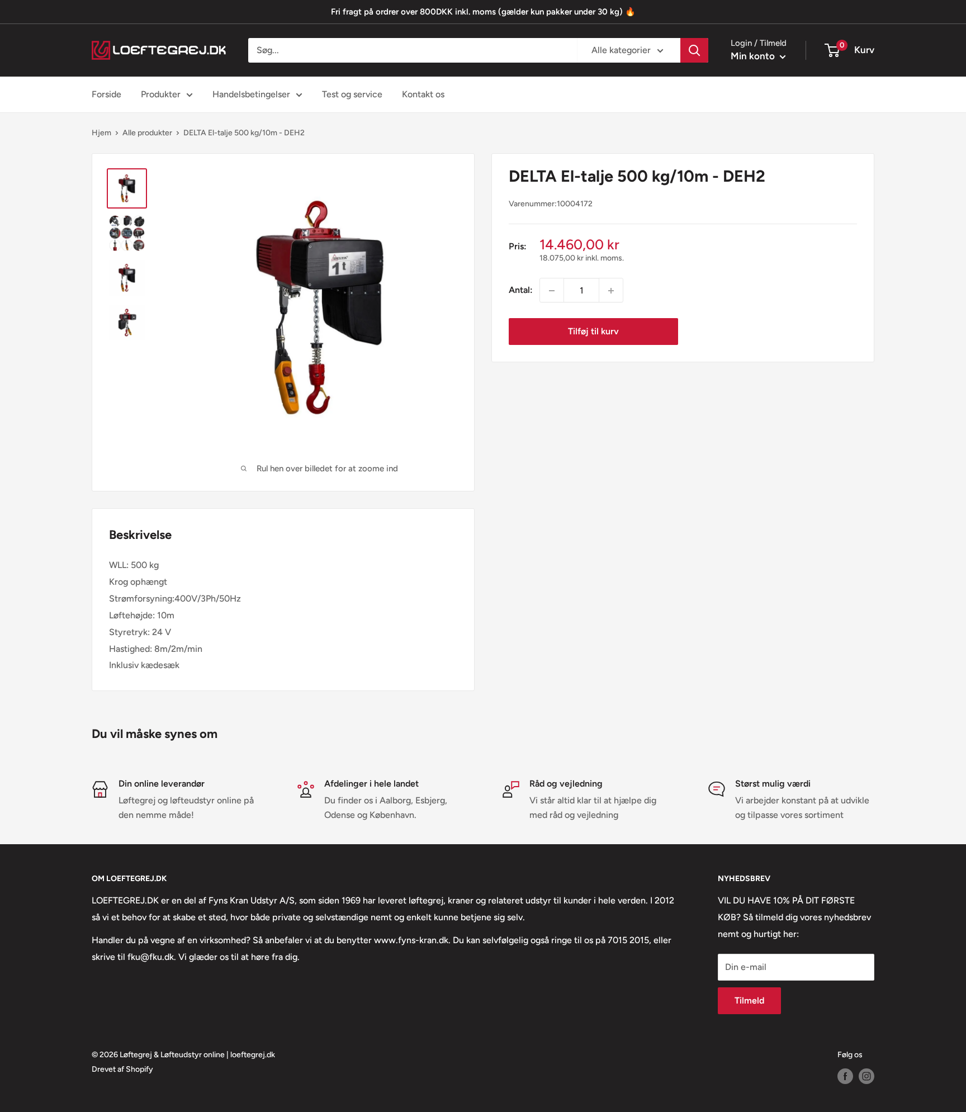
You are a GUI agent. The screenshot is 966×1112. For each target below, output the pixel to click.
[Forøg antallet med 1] (611, 290)
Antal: (521, 290)
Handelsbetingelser (251, 94)
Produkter (161, 94)
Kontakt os (423, 94)
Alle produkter (147, 133)
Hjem (101, 133)
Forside (106, 94)
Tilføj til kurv (593, 331)
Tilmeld (749, 1000)
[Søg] (694, 50)
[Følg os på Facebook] (845, 1076)
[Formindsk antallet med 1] (552, 290)
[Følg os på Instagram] (866, 1076)
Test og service (352, 94)
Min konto (754, 55)
